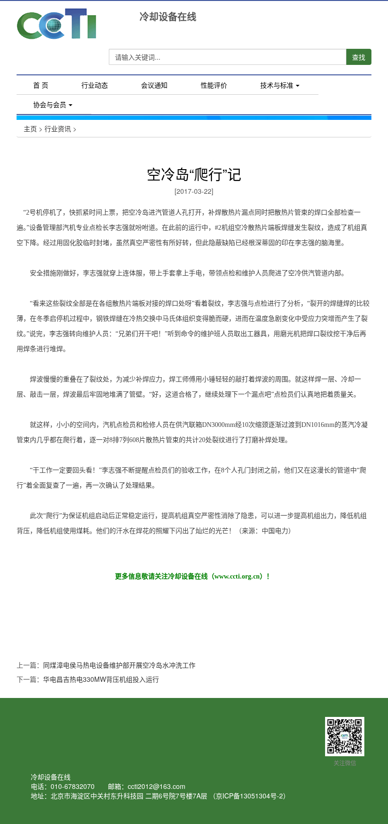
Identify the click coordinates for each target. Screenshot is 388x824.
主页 (30, 128)
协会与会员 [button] (49, 104)
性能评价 (214, 85)
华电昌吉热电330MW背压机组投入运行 (101, 679)
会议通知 (154, 85)
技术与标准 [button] (276, 85)
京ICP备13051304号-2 (249, 795)
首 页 (49, 86)
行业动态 (94, 85)
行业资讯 (57, 128)
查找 (358, 57)
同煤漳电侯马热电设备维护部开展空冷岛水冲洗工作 (119, 665)
